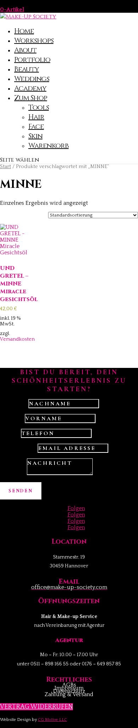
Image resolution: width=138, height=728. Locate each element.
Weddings (31, 78)
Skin (35, 136)
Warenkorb (48, 145)
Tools (38, 107)
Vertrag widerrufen (36, 706)
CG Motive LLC (52, 719)
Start (5, 166)
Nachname (13, 403)
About (25, 50)
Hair (36, 117)
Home (24, 31)
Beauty (26, 69)
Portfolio (32, 59)
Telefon (9, 433)
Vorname (11, 418)
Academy (30, 88)
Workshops (33, 40)
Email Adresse (18, 448)
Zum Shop (30, 98)
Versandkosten (17, 339)
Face (36, 126)
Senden (20, 491)
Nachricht (12, 473)
